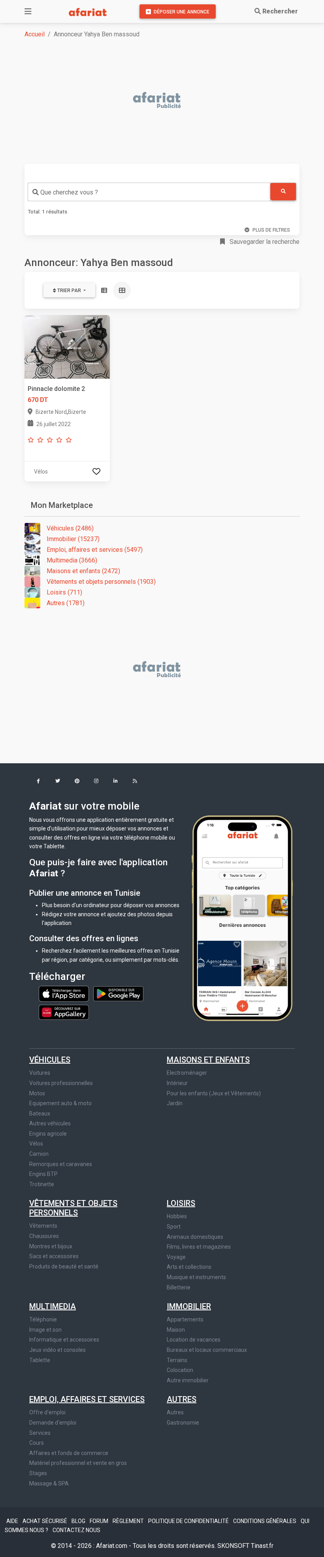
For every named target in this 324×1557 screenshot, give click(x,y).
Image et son (45, 1330)
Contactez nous (76, 1530)
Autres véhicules (50, 1123)
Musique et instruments (196, 1277)
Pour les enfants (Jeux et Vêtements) (214, 1093)
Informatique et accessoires (64, 1339)
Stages (38, 1473)
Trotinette (41, 1184)
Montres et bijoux (50, 1246)
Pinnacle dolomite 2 (56, 389)
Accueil (34, 34)
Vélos (36, 1143)
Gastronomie (183, 1422)
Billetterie (178, 1287)
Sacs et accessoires (54, 1256)
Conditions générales (265, 1521)
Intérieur (177, 1083)
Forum (99, 1521)
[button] (38, 781)
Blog (79, 1521)
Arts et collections (189, 1267)
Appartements (185, 1319)
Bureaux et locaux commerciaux (207, 1350)
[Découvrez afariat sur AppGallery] (64, 1010)
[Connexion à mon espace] (96, 471)
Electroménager (187, 1073)
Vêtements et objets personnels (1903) (101, 581)
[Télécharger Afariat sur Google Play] (118, 993)
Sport (174, 1226)
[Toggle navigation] (28, 11)
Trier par (69, 290)
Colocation (180, 1370)
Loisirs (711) (64, 592)
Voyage (176, 1257)
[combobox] (149, 192)
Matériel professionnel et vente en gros (78, 1463)
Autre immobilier (188, 1380)
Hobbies (177, 1216)
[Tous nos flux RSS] (135, 781)
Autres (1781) (66, 603)
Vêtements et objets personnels (73, 1207)
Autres (181, 1399)
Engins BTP (43, 1174)
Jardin (175, 1103)
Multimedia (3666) (72, 560)
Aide (12, 1521)
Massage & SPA (49, 1483)
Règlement (129, 1521)
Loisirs (181, 1203)
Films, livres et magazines (199, 1247)
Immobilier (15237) (73, 539)
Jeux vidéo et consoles (57, 1350)
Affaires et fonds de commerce (68, 1453)
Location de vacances (193, 1339)
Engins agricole (48, 1133)
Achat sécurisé (45, 1521)
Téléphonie (43, 1319)
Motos (37, 1093)
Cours (36, 1443)
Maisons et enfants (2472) (83, 571)
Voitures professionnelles (61, 1083)
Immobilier (189, 1306)
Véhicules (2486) (70, 528)
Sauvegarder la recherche (264, 241)
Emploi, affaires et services (87, 1399)
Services (40, 1433)
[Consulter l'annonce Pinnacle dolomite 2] (67, 346)
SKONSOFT (234, 1545)
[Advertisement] (166, 100)
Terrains (177, 1360)
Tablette (39, 1360)
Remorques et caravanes (60, 1164)
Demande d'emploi (52, 1422)
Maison (176, 1330)
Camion (39, 1154)
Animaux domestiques (195, 1237)
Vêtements (43, 1226)
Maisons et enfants (208, 1059)
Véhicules (49, 1059)
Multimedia (52, 1306)
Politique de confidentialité (189, 1521)
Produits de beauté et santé (63, 1266)
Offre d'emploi (47, 1412)
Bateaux (39, 1113)
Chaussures (44, 1236)
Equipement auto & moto (60, 1103)
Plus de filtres (271, 230)
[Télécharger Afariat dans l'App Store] (64, 993)
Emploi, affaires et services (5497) (95, 549)
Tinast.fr (262, 1545)
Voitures (39, 1073)
